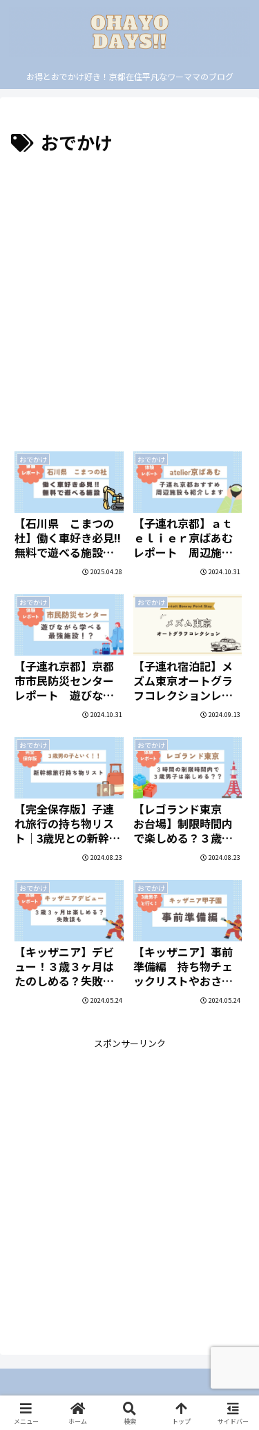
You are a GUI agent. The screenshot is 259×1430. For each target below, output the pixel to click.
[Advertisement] (129, 293)
